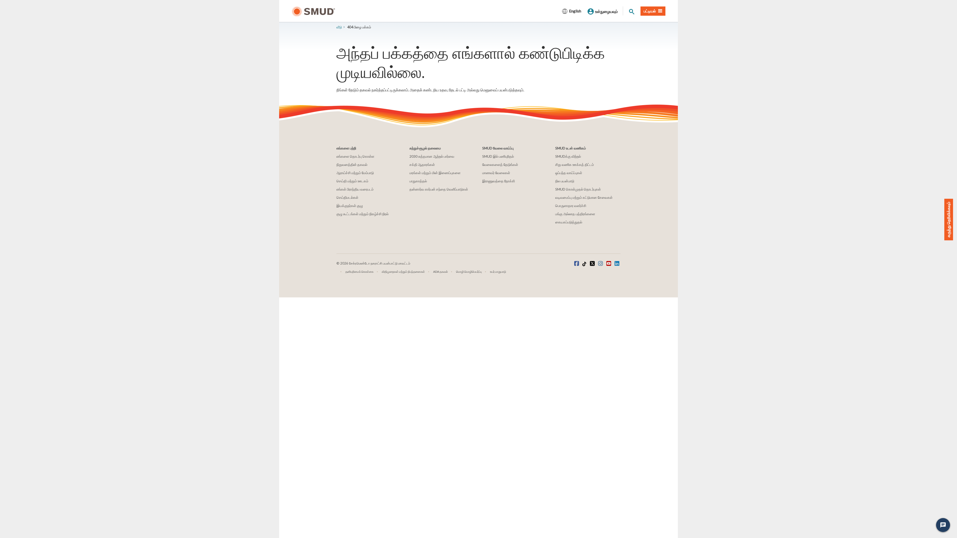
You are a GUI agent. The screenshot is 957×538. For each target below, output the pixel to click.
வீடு (339, 27)
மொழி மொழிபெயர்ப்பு (469, 271)
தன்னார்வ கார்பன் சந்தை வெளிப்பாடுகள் (438, 189)
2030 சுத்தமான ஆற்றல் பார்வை (431, 156)
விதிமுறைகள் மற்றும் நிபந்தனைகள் (403, 271)
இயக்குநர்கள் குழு (349, 205)
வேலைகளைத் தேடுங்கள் (500, 164)
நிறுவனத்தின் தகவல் (351, 164)
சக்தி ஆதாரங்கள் (422, 164)
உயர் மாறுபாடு (498, 271)
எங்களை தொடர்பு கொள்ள (355, 156)
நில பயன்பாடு (564, 181)
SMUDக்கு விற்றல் (568, 156)
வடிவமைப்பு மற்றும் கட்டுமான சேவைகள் (584, 197)
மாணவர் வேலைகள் (496, 173)
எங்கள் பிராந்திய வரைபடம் (355, 189)
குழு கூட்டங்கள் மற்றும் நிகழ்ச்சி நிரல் (362, 214)
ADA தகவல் (440, 271)
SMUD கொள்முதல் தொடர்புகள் (578, 189)
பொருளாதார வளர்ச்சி (570, 205)
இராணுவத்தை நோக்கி (498, 181)
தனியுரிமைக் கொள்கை (359, 271)
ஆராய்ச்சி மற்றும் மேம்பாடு (355, 173)
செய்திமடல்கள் (347, 197)
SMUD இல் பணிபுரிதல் (498, 156)
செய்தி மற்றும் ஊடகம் (352, 181)
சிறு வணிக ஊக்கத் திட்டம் (574, 164)
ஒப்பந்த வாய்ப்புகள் (568, 173)
